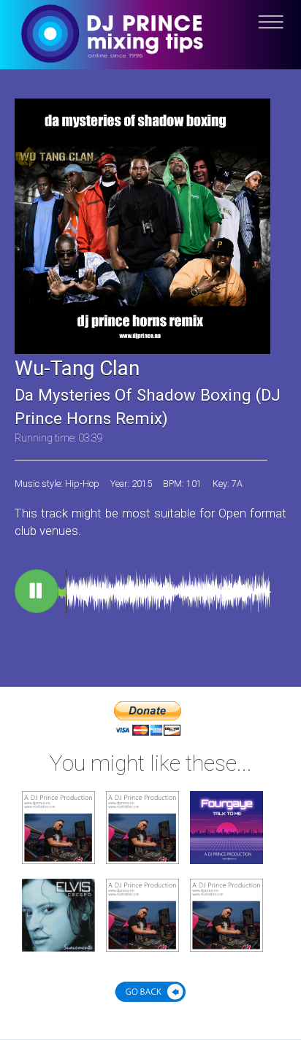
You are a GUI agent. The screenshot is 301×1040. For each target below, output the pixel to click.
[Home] (150, 45)
